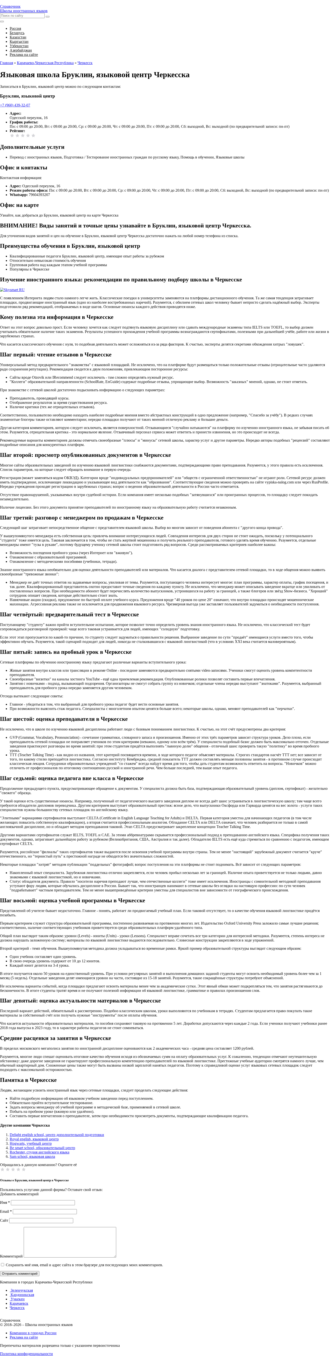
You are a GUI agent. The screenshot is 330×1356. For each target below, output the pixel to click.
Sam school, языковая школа (32, 1156)
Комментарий (11, 1256)
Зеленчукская (21, 1290)
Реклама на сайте (24, 1337)
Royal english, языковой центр (34, 1139)
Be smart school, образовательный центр (42, 1148)
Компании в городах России (33, 1333)
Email (6, 1211)
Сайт (4, 1220)
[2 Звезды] (17, 135)
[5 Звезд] (33, 135)
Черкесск (17, 1308)
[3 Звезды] (22, 135)
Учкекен (17, 1299)
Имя (5, 1202)
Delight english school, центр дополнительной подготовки (57, 1135)
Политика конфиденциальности (26, 1354)
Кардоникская (22, 1295)
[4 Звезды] (28, 135)
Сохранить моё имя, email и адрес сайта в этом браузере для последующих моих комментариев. (84, 1265)
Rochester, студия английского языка (39, 1152)
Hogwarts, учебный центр (31, 1143)
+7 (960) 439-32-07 (15, 105)
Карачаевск (19, 1303)
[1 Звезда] (12, 135)
